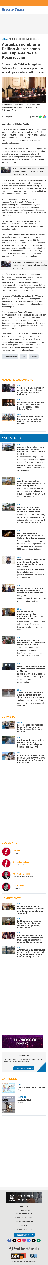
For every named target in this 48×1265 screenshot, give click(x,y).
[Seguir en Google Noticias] (44, 117)
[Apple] (34, 1240)
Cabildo (33, 356)
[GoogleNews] (29, 1240)
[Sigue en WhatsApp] (40, 117)
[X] (14, 1240)
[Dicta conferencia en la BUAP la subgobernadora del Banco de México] (8, 674)
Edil (23, 356)
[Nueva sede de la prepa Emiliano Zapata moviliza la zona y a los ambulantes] (8, 515)
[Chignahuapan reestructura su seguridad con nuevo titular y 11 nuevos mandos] (8, 594)
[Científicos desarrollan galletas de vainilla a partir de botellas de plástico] (8, 489)
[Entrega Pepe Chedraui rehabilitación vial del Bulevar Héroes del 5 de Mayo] (8, 648)
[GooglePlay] (39, 1240)
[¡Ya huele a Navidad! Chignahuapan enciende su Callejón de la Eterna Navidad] (8, 541)
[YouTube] (19, 1240)
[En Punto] (6, 851)
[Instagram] (24, 1240)
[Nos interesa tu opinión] (24, 1197)
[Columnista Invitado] (6, 863)
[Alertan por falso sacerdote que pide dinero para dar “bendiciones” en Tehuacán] (8, 699)
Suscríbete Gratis (24, 1068)
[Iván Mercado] (6, 886)
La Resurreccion (10, 356)
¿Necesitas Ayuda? (24, 1235)
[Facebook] (9, 1240)
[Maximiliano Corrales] (6, 875)
